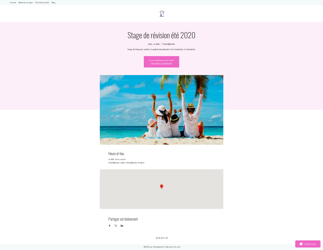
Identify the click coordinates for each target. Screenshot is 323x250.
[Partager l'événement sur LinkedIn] (122, 226)
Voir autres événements (161, 63)
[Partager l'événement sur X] (116, 226)
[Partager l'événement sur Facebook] (109, 226)
